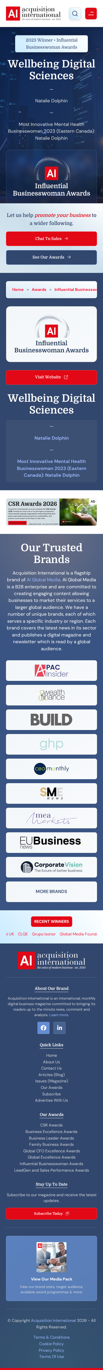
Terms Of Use (51, 1356)
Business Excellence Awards (52, 1131)
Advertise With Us (51, 1100)
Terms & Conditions (52, 1337)
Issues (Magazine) (51, 1081)
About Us (51, 1062)
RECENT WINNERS (51, 921)
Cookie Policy (51, 1343)
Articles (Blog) (51, 1074)
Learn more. (59, 1014)
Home (18, 289)
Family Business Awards (51, 1144)
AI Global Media (43, 580)
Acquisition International (53, 1320)
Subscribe (51, 1094)
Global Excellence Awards (52, 1157)
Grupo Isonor (36, 934)
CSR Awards (51, 1125)
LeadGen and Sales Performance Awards (51, 1170)
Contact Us (51, 1068)
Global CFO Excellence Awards (51, 1151)
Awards (39, 289)
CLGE (15, 934)
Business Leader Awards (51, 1138)
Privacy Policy (51, 1350)
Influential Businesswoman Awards (51, 1163)
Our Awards (51, 1087)
